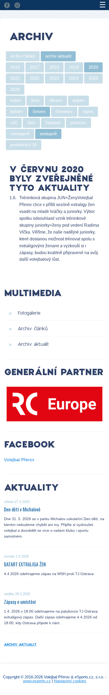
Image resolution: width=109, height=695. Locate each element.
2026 (15, 89)
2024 (74, 78)
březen (55, 100)
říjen (31, 122)
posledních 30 (23, 145)
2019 (74, 67)
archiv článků (22, 56)
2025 (93, 78)
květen (16, 111)
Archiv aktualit (33, 344)
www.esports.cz (37, 681)
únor (35, 100)
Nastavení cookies (70, 681)
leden (15, 100)
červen (39, 111)
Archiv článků (33, 328)
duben (78, 100)
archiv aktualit (58, 56)
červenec (64, 111)
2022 (34, 78)
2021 (15, 78)
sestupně (48, 134)
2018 (54, 67)
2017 (34, 67)
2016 (15, 67)
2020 (93, 67)
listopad (53, 122)
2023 (54, 78)
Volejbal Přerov (19, 459)
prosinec (78, 122)
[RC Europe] (54, 404)
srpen (88, 111)
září (13, 122)
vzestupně (20, 134)
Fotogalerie (29, 313)
